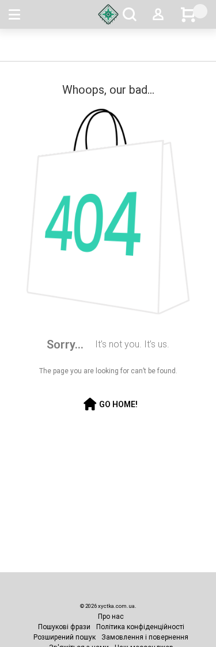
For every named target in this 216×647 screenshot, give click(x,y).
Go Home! (118, 404)
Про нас (111, 616)
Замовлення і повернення (144, 637)
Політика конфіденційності (140, 627)
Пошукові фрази (64, 627)
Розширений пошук (64, 637)
